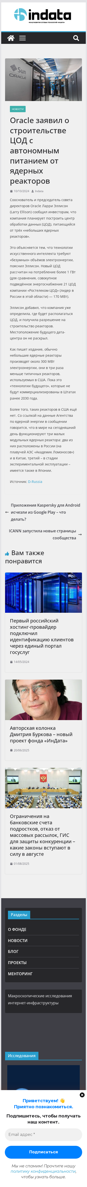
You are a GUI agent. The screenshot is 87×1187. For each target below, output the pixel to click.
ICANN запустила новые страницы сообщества (42, 534)
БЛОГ (13, 951)
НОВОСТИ (18, 940)
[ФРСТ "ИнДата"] (11, 38)
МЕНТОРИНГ (20, 973)
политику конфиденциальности (43, 1171)
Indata (39, 191)
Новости (18, 109)
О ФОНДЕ (17, 929)
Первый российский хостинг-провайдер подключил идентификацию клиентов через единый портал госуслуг (42, 636)
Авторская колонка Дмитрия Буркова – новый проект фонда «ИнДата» (41, 734)
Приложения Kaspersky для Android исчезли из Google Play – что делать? (45, 512)
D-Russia (35, 481)
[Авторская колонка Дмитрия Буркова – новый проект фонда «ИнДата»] (43, 683)
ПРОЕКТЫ (17, 962)
